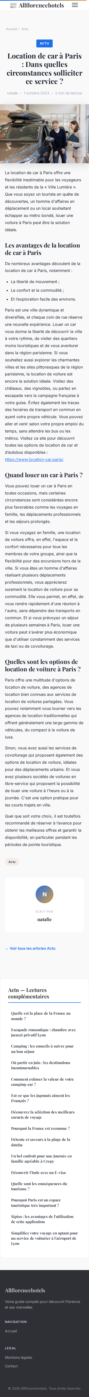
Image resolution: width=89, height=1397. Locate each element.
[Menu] (75, 5)
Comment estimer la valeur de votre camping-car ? (42, 1082)
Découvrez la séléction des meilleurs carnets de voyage (43, 1114)
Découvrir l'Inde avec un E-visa (38, 1172)
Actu (25, 29)
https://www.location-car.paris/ (34, 459)
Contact (11, 1366)
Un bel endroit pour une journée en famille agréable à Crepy (41, 1158)
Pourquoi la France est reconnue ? (40, 1128)
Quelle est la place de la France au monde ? (40, 1016)
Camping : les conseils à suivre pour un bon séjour (42, 1049)
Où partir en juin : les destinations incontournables (40, 1065)
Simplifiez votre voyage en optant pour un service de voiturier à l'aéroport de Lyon (44, 1238)
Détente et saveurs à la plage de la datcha (40, 1142)
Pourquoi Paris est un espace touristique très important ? (36, 1202)
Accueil (11, 29)
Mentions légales (18, 1357)
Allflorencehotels (36, 5)
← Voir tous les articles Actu (30, 948)
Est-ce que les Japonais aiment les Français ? (40, 1098)
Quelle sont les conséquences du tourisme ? (39, 1186)
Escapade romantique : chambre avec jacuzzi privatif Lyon (43, 1032)
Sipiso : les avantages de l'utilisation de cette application (42, 1219)
